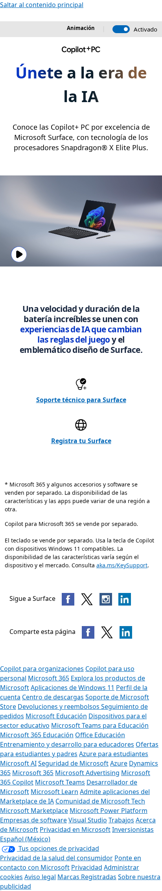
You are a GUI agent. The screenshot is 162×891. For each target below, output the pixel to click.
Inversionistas (133, 829)
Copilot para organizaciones (42, 668)
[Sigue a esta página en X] (87, 599)
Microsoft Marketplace (34, 810)
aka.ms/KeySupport (121, 565)
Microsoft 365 (48, 678)
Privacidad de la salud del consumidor (56, 858)
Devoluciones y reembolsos (59, 706)
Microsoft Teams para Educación (100, 725)
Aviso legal (40, 876)
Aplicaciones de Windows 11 (72, 687)
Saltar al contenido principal (41, 4)
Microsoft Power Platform (108, 810)
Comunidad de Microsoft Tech (100, 801)
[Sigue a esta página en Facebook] (68, 599)
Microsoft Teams (60, 782)
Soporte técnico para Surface (81, 399)
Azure (118, 763)
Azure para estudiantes (113, 753)
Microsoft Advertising (87, 772)
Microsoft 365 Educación (37, 735)
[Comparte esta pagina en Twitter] (107, 632)
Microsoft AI (18, 763)
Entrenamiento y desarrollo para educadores (67, 744)
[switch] (121, 29)
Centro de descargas (53, 697)
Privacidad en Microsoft (75, 829)
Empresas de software (33, 820)
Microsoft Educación (56, 716)
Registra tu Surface (81, 440)
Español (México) (25, 839)
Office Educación (100, 735)
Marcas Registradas (86, 876)
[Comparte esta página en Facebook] (88, 632)
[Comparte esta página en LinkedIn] (126, 632)
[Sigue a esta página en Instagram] (105, 599)
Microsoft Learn (54, 791)
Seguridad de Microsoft (73, 763)
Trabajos (121, 820)
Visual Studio (87, 820)
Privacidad (86, 867)
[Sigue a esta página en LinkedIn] (124, 599)
